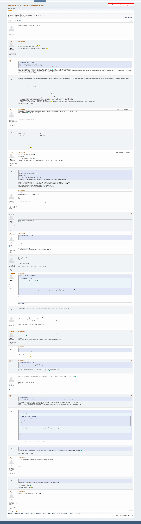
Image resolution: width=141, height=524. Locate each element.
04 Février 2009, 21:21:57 (21, 408)
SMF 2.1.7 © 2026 (9, 521)
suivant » (131, 17)
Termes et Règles (128, 521)
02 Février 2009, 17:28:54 (21, 331)
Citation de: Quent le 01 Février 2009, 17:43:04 (27, 362)
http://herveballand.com (26, 201)
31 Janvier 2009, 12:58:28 (21, 41)
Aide (124, 521)
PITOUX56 (12, 255)
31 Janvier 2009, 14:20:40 (21, 60)
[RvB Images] (9, 205)
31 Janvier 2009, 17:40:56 (21, 168)
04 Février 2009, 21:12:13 (21, 346)
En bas (9, 20)
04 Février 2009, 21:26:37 (21, 457)
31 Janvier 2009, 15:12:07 (21, 109)
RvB (10, 190)
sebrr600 (11, 152)
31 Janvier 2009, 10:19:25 (21, 23)
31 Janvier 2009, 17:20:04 (21, 152)
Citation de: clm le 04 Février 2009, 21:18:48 (26, 448)
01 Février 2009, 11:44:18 (21, 273)
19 (19, 20)
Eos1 (11, 41)
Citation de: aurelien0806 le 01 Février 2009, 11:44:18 (28, 411)
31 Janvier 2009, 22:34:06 (21, 233)
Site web (19, 120)
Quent (11, 316)
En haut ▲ (132, 521)
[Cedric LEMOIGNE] (9, 124)
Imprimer (131, 20)
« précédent (126, 17)
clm (10, 109)
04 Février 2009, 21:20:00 (21, 395)
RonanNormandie (13, 24)
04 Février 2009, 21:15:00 (21, 360)
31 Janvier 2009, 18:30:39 (21, 190)
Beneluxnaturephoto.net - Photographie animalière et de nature (26, 5)
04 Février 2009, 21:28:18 (21, 477)
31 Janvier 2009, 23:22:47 (21, 255)
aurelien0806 (12, 273)
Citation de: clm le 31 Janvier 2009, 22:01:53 (26, 235)
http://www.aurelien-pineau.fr (22, 303)
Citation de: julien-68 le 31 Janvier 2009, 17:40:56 (27, 275)
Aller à (117, 515)
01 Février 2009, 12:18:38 (21, 306)
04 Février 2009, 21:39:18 (21, 491)
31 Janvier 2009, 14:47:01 (21, 76)
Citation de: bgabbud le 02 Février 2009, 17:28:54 (27, 348)
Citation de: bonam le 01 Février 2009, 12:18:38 (27, 397)
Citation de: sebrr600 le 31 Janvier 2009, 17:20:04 (27, 170)
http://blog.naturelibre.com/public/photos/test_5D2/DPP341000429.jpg (38, 214)
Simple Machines (14, 521)
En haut (9, 511)
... (18, 20)
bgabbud (12, 331)
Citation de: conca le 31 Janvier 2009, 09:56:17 (27, 62)
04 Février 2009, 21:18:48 (21, 374)
